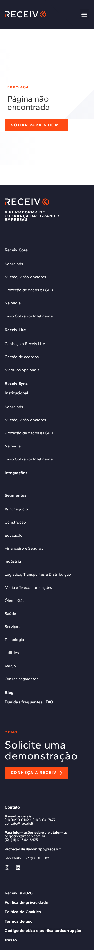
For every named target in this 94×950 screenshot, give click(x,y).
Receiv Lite (15, 329)
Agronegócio (16, 509)
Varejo (10, 665)
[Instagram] (7, 867)
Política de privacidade (26, 902)
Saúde (10, 613)
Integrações (16, 472)
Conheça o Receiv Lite (25, 343)
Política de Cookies (23, 911)
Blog (9, 692)
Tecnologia (14, 639)
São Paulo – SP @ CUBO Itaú (28, 858)
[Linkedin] (18, 867)
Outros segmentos (21, 678)
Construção (15, 522)
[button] (85, 14)
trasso (11, 940)
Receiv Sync (16, 383)
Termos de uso (18, 921)
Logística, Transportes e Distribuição (38, 574)
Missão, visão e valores (25, 277)
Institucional (16, 392)
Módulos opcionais (22, 369)
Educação (13, 535)
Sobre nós (14, 264)
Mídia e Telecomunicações (28, 587)
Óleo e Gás (14, 600)
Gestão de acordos (22, 356)
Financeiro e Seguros (24, 548)
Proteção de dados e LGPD (29, 290)
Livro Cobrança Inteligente (29, 316)
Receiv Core (16, 249)
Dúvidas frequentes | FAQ (29, 701)
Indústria (13, 561)
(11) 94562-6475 (24, 840)
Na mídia (13, 303)
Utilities (12, 652)
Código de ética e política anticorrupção (43, 930)
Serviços (12, 626)
